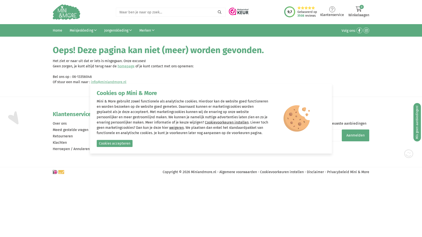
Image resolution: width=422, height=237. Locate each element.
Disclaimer (315, 172)
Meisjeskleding (82, 30)
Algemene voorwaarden (238, 172)
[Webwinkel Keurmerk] (239, 10)
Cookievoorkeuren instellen (282, 172)
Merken (145, 30)
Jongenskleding (116, 30)
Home (57, 30)
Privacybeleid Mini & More (348, 172)
